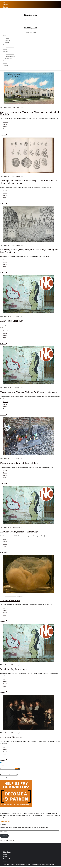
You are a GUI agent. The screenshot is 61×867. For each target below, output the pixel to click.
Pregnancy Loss (19, 107)
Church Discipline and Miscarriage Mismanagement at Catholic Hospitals (30, 113)
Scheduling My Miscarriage (13, 669)
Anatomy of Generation (11, 737)
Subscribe (4, 835)
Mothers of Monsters (10, 600)
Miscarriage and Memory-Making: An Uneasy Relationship (28, 392)
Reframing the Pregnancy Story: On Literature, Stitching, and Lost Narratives (29, 250)
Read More (3, 135)
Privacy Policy (6, 852)
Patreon (5, 856)
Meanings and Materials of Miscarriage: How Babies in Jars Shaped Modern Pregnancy (28, 181)
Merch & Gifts (6, 858)
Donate (5, 854)
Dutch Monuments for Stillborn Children (19, 463)
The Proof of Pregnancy (11, 320)
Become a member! (5, 821)
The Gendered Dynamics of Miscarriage (19, 531)
